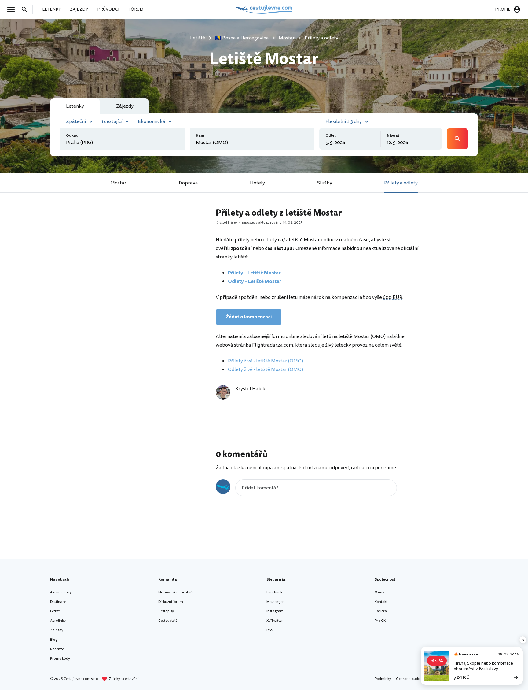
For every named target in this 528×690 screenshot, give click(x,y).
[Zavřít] (522, 640)
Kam (200, 135)
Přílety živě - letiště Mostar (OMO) (265, 361)
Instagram (275, 611)
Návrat (393, 135)
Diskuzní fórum (170, 601)
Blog (53, 639)
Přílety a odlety (401, 183)
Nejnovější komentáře (176, 592)
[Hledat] (26, 9)
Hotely (257, 183)
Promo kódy (60, 658)
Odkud (72, 135)
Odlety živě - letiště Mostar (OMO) (265, 369)
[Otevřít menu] (13, 9)
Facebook (274, 592)
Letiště (55, 611)
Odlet (330, 135)
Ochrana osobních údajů (416, 678)
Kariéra (381, 611)
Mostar (118, 183)
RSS (269, 630)
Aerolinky (58, 620)
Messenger (275, 601)
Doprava (188, 183)
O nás (379, 592)
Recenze (57, 649)
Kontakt (381, 601)
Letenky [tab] (75, 106)
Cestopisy (166, 611)
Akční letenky (61, 592)
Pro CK (380, 620)
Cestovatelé (167, 620)
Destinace (58, 601)
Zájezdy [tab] (125, 106)
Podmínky (383, 678)
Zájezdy (56, 630)
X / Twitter (274, 620)
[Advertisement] (154, 298)
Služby (324, 183)
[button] (80, 120)
